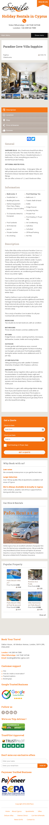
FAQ (4, 671)
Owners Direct (22, 815)
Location (10, 115)
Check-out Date (9, 435)
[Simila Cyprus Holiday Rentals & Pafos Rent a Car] (24, 7)
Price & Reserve (12, 125)
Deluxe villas (8, 815)
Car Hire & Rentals (38, 815)
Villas (40, 811)
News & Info (18, 819)
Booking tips (7, 679)
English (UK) (43, 2)
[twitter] (7, 712)
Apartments (30, 811)
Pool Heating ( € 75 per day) (17, 445)
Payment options (9, 676)
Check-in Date (9, 425)
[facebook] (3, 712)
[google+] (11, 712)
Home (7, 811)
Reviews (9, 130)
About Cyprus (17, 811)
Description (11, 110)
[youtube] (15, 712)
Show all (42, 615)
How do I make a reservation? (14, 674)
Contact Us (31, 819)
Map (8, 120)
